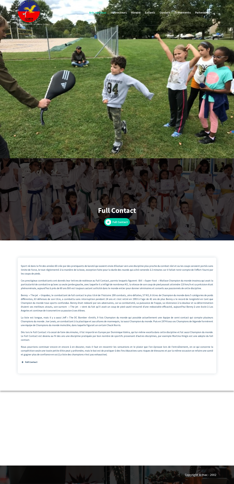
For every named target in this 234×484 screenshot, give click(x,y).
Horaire (136, 12)
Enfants (150, 12)
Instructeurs (119, 12)
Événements (183, 12)
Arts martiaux (97, 12)
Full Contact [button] (31, 362)
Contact (165, 12)
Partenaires (202, 12)
